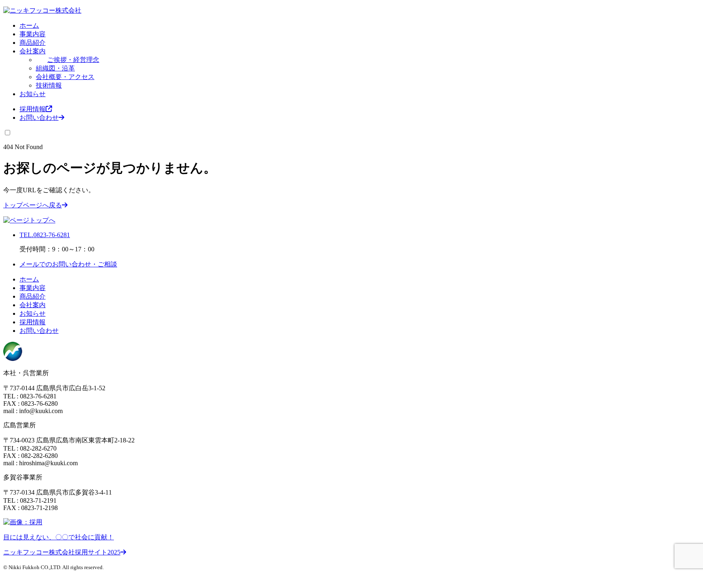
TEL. (45, 234)
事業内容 (33, 34)
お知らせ (33, 93)
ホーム (29, 25)
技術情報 (49, 85)
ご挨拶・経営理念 (73, 59)
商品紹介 (33, 42)
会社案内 (33, 51)
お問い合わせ (39, 117)
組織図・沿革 (55, 68)
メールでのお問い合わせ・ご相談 (68, 264)
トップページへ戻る (32, 205)
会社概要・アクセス (65, 76)
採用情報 (33, 109)
